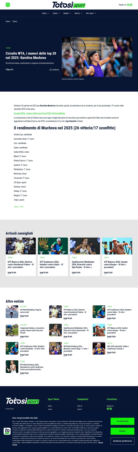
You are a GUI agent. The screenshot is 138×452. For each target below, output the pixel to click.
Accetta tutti (122, 421)
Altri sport (90, 13)
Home (8, 21)
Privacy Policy (10, 409)
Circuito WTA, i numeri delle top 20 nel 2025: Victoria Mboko (39, 113)
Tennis (55, 13)
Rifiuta (122, 431)
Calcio (44, 13)
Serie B (79, 409)
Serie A (79, 406)
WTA (21, 207)
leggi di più (12, 272)
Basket (66, 13)
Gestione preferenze (122, 441)
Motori (77, 13)
